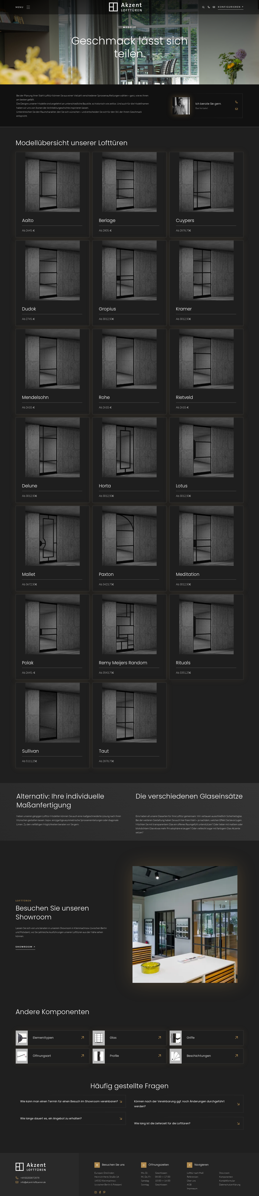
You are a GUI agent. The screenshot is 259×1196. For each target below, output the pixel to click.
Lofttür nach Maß (195, 1172)
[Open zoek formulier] (203, 7)
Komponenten (226, 1176)
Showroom (224, 1172)
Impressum (192, 1188)
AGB (189, 1184)
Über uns (191, 1180)
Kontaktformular (227, 1180)
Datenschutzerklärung (229, 1184)
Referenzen (192, 1176)
